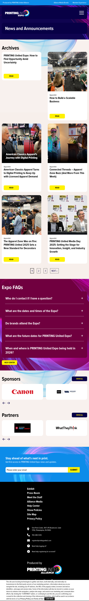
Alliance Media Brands (61, 2)
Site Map (31, 514)
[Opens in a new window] (67, 90)
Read (11, 76)
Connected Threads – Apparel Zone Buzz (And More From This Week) (67, 172)
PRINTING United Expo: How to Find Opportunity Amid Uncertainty (21, 58)
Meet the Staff (34, 497)
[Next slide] (8, 403)
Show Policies (34, 510)
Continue (50, 598)
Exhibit (30, 489)
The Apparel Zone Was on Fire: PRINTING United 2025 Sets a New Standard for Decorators (20, 244)
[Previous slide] (4, 403)
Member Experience (79, 2)
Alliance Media (35, 501)
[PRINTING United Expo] (17, 13)
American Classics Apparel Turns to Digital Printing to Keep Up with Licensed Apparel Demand (21, 172)
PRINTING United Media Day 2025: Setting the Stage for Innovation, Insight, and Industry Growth (67, 246)
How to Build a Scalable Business (62, 99)
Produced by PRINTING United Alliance (16, 2)
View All (79, 378)
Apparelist (53, 95)
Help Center (9, 362)
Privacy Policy (34, 518)
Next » (54, 270)
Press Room (33, 493)
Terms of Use (39, 598)
